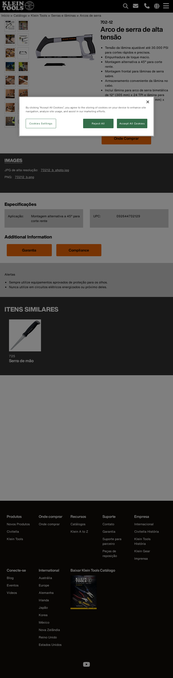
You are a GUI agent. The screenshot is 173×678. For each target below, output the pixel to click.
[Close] (148, 102)
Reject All (98, 123)
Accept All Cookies (132, 123)
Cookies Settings (40, 123)
